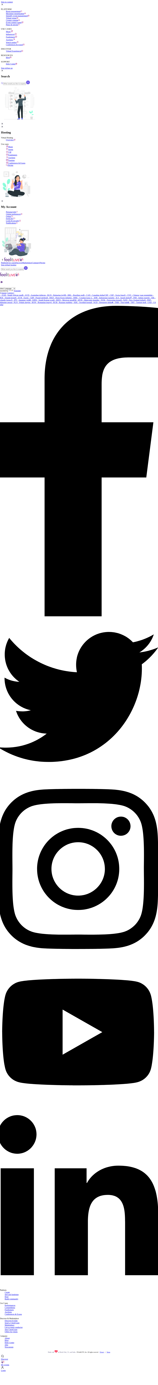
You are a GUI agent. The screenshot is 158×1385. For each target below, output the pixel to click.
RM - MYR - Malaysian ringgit (85, 300)
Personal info (11, 212)
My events (5, 1365)
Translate (17, 291)
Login (3, 1370)
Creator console (12, 20)
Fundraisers (10, 37)
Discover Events (11, 1321)
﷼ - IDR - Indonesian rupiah (101, 298)
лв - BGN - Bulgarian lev (54, 295)
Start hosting (11, 265)
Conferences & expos (14, 45)
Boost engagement (13, 11)
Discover (4, 1359)
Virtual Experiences (13, 51)
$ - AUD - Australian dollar (33, 295)
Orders (8, 216)
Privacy (102, 1352)
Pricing (10, 165)
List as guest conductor (14, 1327)
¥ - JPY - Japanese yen (20, 300)
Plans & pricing (12, 25)
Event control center (14, 22)
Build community (11, 1299)
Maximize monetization (15, 14)
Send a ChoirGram (12, 1323)
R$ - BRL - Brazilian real (73, 295)
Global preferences (13, 214)
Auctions (9, 40)
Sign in (4, 68)
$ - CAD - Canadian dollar (93, 295)
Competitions (10, 1308)
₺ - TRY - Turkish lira (136, 302)
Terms (108, 1352)
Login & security (12, 221)
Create (7, 1292)
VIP (9, 152)
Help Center (9, 1343)
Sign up (10, 68)
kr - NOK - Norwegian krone (109, 300)
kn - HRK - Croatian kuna (80, 298)
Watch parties (11, 42)
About (7, 1338)
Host (6, 1297)
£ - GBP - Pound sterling (37, 298)
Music (8, 32)
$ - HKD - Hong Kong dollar (58, 298)
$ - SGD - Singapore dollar (101, 302)
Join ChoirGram (11, 1330)
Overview (10, 140)
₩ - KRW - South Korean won (41, 300)
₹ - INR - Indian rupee (139, 298)
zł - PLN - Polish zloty (19, 302)
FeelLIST (9, 219)
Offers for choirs (11, 1332)
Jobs (6, 1345)
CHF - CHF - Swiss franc (114, 295)
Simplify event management (17, 16)
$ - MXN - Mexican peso (63, 300)
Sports (10, 149)
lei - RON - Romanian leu (38, 302)
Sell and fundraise (12, 1294)
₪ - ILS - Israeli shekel (122, 298)
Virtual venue (11, 18)
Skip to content (7, 2)
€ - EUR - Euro (21, 298)
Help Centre (10, 64)
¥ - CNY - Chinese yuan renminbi (137, 295)
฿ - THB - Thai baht (120, 302)
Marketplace (9, 1325)
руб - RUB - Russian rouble (60, 302)
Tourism (11, 160)
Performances (10, 1305)
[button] (2, 71)
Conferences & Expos (16, 163)
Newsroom (9, 1347)
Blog (8, 57)
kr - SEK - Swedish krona (81, 302)
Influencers (10, 34)
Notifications (11, 223)
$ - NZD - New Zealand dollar (133, 300)
